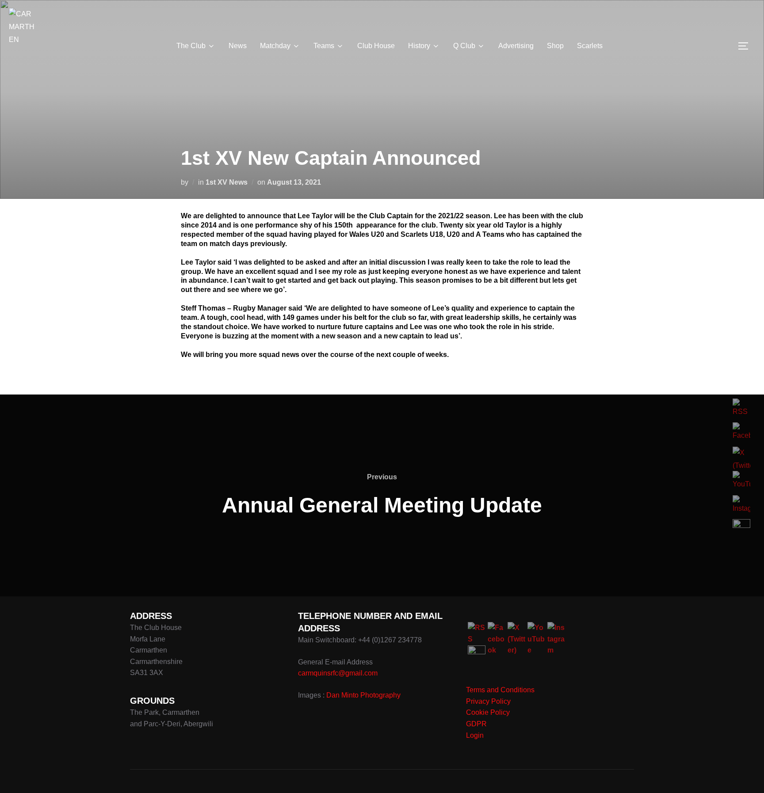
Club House (376, 45)
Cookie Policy (488, 712)
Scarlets (590, 45)
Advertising (516, 45)
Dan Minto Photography (363, 695)
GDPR (476, 724)
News (238, 45)
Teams (323, 45)
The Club (191, 45)
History (419, 45)
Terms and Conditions (500, 690)
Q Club (464, 45)
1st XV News (227, 182)
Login (475, 735)
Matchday (275, 45)
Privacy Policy (488, 701)
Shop (555, 45)
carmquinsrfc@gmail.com (338, 673)
